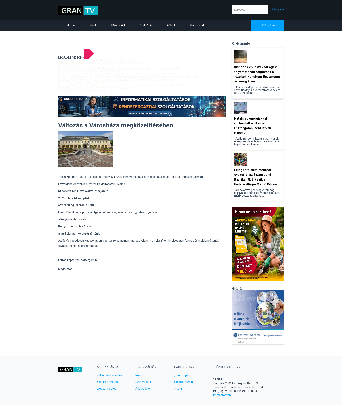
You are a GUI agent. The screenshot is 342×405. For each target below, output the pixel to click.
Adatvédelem (143, 388)
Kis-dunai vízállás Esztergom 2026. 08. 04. (84, 82)
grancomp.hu (182, 375)
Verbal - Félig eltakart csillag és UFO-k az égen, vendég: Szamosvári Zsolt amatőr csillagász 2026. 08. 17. (123, 68)
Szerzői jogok (143, 381)
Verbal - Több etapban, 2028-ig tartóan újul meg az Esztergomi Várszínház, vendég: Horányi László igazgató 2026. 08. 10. (133, 77)
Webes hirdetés (106, 388)
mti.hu (178, 388)
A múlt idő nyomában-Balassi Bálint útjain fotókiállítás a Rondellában (101, 63)
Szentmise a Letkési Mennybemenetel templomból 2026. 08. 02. (98, 88)
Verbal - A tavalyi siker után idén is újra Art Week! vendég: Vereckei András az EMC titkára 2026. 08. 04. (121, 85)
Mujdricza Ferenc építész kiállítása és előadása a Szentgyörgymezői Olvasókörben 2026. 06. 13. (117, 79)
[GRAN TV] (84, 10)
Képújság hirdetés (108, 381)
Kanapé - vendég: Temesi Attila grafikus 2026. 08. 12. (91, 71)
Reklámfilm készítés (109, 375)
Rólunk (139, 375)
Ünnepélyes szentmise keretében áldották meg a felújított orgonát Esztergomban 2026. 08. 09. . (118, 74)
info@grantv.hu (222, 394)
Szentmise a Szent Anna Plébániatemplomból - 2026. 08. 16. (96, 60)
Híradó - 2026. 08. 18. (71, 65)
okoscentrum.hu (184, 381)
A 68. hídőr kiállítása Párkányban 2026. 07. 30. (86, 90)
